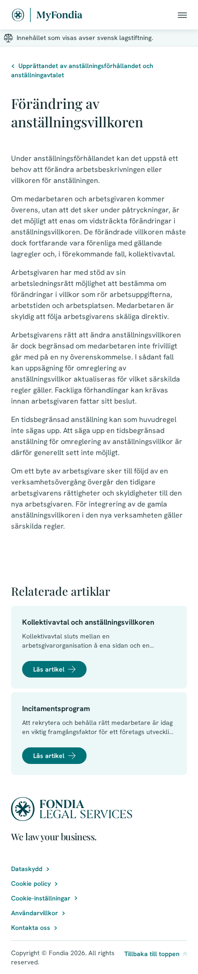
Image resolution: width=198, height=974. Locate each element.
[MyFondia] (47, 15)
